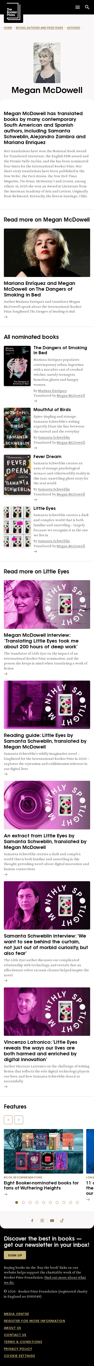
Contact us (15, 1335)
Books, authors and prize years (39, 28)
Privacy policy (18, 1349)
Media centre (16, 1314)
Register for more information (34, 1321)
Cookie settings (19, 1356)
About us (12, 1328)
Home (8, 28)
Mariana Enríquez (52, 390)
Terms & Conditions (23, 1342)
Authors (73, 28)
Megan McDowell (71, 395)
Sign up (15, 1255)
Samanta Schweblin (54, 437)
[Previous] (8, 1120)
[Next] (18, 1120)
